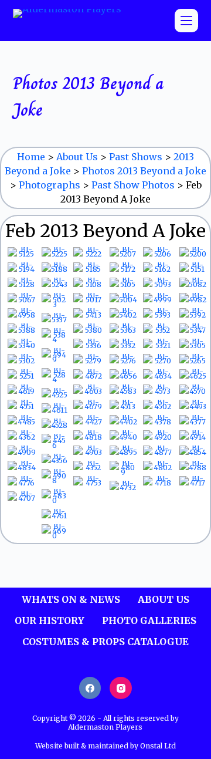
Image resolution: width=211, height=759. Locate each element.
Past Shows (135, 157)
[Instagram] (121, 688)
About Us (77, 157)
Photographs (49, 185)
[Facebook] (90, 688)
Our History (49, 620)
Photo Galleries (149, 620)
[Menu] (186, 20)
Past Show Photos (133, 185)
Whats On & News (71, 599)
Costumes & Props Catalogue (105, 641)
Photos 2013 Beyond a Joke (144, 171)
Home (31, 157)
